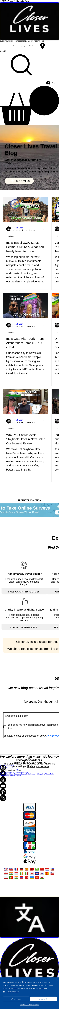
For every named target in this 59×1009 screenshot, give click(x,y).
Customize (16, 999)
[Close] (54, 981)
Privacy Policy (13, 991)
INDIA (11, 236)
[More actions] (45, 229)
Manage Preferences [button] (29, 1004)
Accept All (43, 999)
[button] (29, 105)
